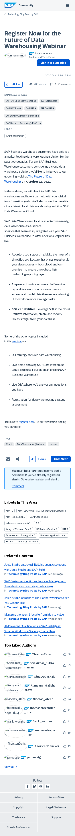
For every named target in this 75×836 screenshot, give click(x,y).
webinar (54, 444)
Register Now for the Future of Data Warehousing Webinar (35, 39)
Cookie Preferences (19, 827)
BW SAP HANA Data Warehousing (22, 116)
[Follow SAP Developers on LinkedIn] (47, 786)
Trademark (18, 817)
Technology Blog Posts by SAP (23, 14)
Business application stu (52, 535)
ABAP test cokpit (38, 517)
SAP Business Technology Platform (23, 123)
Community (26, 5)
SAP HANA (31, 108)
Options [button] (39, 69)
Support (56, 817)
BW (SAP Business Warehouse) (21, 101)
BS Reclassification (46, 529)
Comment (18, 486)
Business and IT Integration (19, 535)
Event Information (15, 136)
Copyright (18, 807)
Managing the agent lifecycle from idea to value (34, 614)
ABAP (8, 511)
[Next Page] (40, 546)
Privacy (19, 797)
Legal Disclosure (56, 807)
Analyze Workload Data (17, 529)
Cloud (9, 444)
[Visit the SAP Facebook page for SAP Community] (27, 786)
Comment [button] (61, 459)
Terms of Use (56, 797)
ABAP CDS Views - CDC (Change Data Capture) (41, 511)
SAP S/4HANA (47, 108)
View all (9, 766)
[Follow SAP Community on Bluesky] (34, 786)
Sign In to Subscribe (53, 62)
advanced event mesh (17, 523)
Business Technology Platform (21, 541)
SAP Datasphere (49, 101)
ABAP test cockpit (14, 517)
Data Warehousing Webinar (31, 444)
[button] (7, 84)
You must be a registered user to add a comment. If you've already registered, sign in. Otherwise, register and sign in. (36, 475)
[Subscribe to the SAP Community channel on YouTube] (40, 786)
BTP (64, 529)
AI (37, 523)
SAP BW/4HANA (13, 108)
